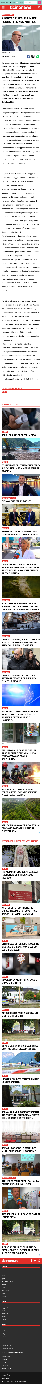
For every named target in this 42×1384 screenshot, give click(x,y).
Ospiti (4, 392)
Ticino (3, 1270)
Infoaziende (5, 1290)
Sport (3, 1279)
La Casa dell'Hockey (7, 1282)
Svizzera (4, 1273)
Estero (3, 1276)
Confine (4, 1296)
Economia (4, 1293)
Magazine (4, 1285)
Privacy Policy (6, 1375)
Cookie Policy (6, 1378)
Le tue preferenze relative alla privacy (14, 1381)
